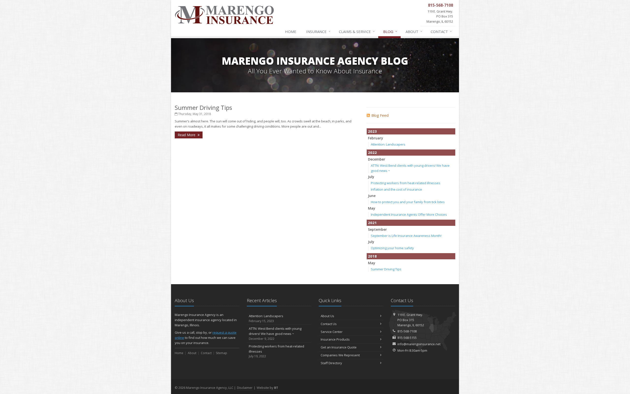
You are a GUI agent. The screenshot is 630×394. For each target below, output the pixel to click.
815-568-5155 (407, 337)
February (375, 138)
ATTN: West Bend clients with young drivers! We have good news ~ (275, 333)
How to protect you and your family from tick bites (408, 202)
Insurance (318, 31)
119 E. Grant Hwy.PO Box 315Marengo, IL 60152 (410, 319)
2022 (372, 152)
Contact (441, 31)
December (376, 159)
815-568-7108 (407, 331)
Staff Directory (331, 363)
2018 (372, 256)
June (372, 195)
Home (290, 31)
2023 (372, 131)
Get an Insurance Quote (339, 347)
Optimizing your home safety (392, 248)
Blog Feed (380, 115)
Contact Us (329, 324)
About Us (327, 316)
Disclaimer (244, 387)
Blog (390, 31)
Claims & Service (357, 31)
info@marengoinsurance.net (419, 344)
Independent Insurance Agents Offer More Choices (409, 214)
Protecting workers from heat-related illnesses (405, 183)
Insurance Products (335, 339)
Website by (267, 387)
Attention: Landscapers (388, 144)
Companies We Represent (340, 355)
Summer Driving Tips (203, 107)
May (371, 208)
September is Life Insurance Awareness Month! (406, 235)
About (414, 31)
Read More (187, 134)
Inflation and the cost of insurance (396, 189)
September (377, 229)
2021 (372, 222)
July (371, 176)
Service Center (332, 331)
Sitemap (221, 353)
